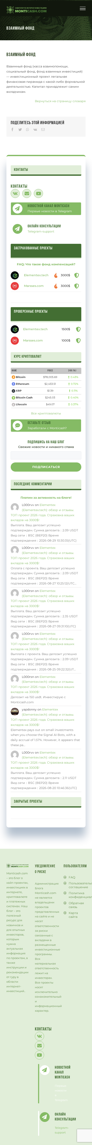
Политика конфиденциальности (76, 895)
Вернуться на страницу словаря (60, 101)
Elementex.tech (36, 275)
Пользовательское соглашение (76, 885)
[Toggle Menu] (83, 8)
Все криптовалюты (46, 413)
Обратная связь (76, 905)
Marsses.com (34, 286)
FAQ (72, 877)
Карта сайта (73, 915)
